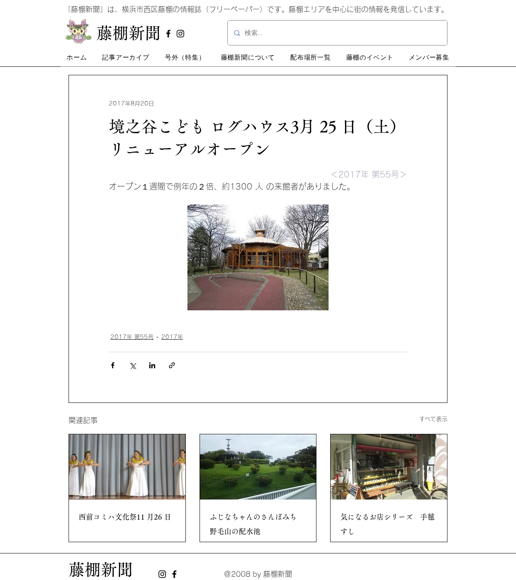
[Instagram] (180, 34)
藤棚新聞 (101, 569)
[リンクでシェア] (172, 365)
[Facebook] (168, 34)
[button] (126, 57)
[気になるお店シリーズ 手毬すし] (389, 467)
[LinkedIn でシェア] (152, 365)
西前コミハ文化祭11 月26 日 (125, 516)
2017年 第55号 (132, 337)
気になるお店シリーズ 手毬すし (387, 524)
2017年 (172, 337)
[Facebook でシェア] (113, 365)
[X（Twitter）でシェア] (132, 365)
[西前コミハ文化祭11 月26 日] (127, 467)
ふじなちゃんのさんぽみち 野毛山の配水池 (257, 524)
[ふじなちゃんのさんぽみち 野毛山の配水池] (258, 467)
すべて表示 (433, 419)
